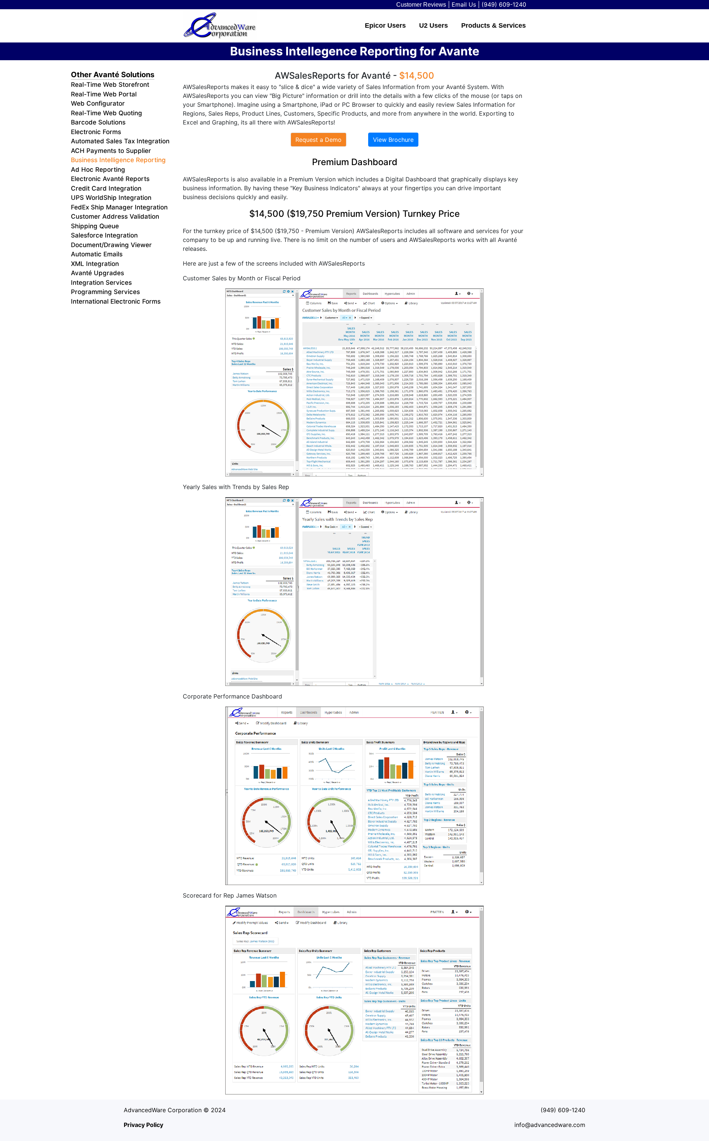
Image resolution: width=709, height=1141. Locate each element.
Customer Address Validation (115, 216)
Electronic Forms (96, 132)
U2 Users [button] (433, 25)
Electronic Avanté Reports (110, 178)
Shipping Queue (95, 226)
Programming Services (105, 292)
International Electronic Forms (116, 301)
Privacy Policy (143, 1124)
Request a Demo (318, 139)
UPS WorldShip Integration (111, 197)
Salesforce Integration (104, 235)
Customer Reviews (421, 4)
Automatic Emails (97, 254)
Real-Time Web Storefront (110, 84)
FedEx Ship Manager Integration (119, 207)
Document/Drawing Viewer (111, 245)
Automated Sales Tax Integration (120, 141)
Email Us (464, 4)
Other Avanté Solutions (112, 74)
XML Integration (95, 263)
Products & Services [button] (493, 25)
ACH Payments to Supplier (111, 150)
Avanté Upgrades (97, 273)
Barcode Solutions (98, 122)
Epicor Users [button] (385, 25)
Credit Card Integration (106, 188)
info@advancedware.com (549, 1124)
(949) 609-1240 (504, 4)
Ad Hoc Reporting (98, 169)
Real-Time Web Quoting (106, 113)
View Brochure (393, 139)
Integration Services (101, 282)
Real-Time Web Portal (104, 94)
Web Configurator (98, 103)
